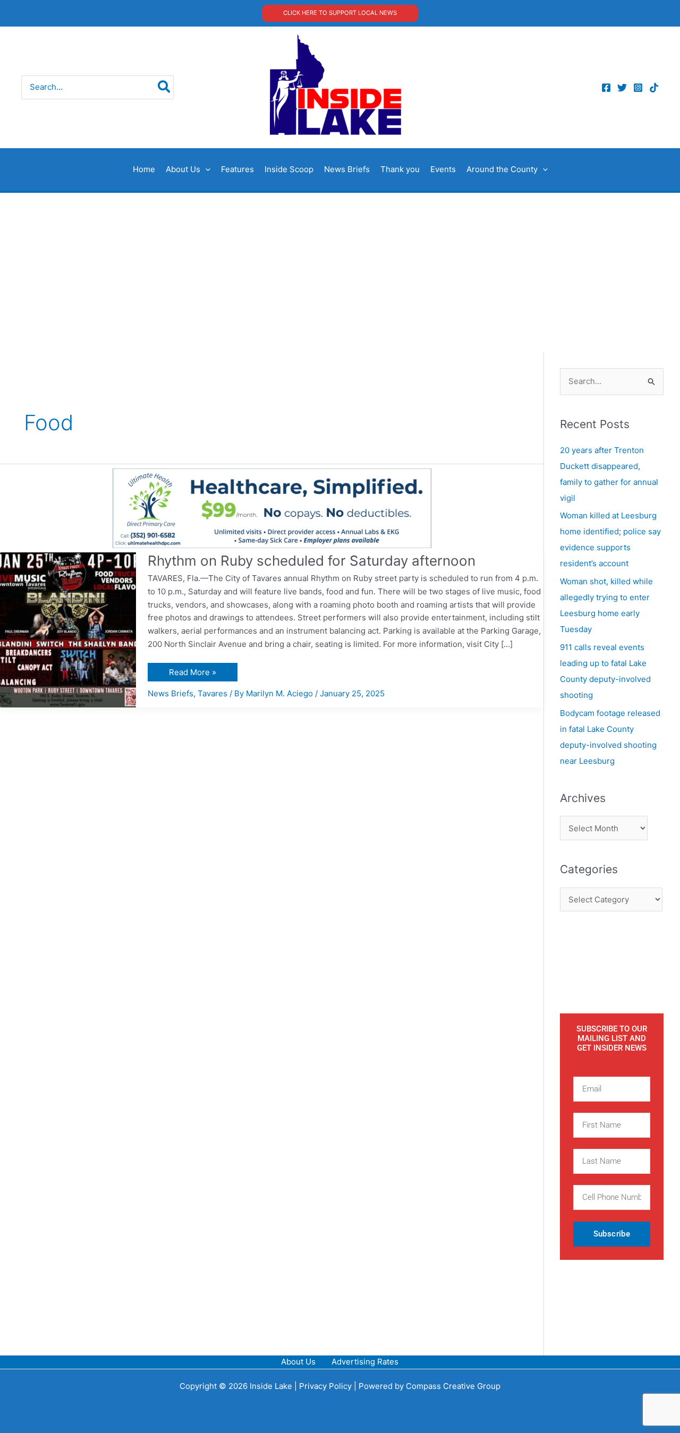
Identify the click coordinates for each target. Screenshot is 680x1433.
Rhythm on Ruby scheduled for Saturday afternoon (311, 560)
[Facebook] (606, 87)
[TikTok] (654, 87)
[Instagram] (638, 87)
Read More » (192, 670)
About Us (298, 1362)
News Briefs (170, 693)
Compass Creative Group (453, 1386)
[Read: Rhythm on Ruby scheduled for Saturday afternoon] (68, 629)
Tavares (212, 693)
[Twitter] (622, 87)
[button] (340, 13)
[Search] (164, 87)
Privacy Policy (325, 1386)
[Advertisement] (340, 272)
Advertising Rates (365, 1362)
